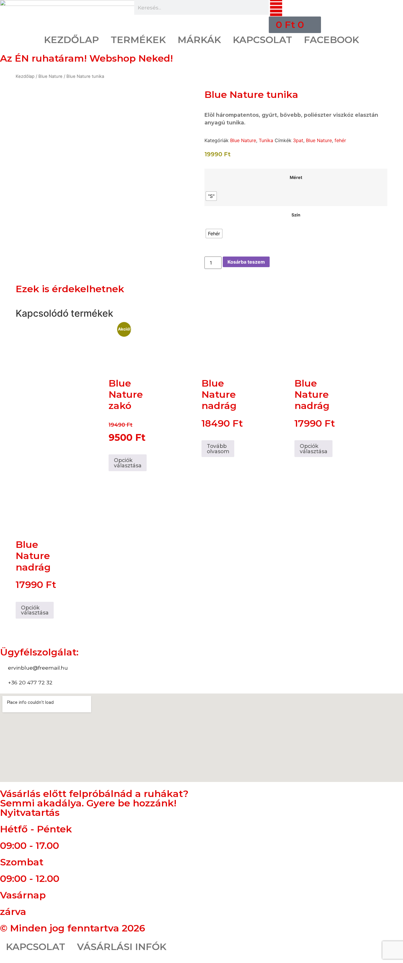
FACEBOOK (331, 39)
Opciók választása (128, 463)
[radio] (211, 196)
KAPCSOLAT (262, 39)
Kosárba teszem (246, 262)
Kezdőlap (25, 76)
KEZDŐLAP (71, 39)
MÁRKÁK (199, 39)
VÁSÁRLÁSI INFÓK (121, 946)
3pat (298, 140)
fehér (340, 140)
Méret (296, 177)
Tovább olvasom (218, 448)
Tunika (266, 140)
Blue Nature (50, 76)
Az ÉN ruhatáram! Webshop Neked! (86, 58)
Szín (295, 215)
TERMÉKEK (138, 39)
